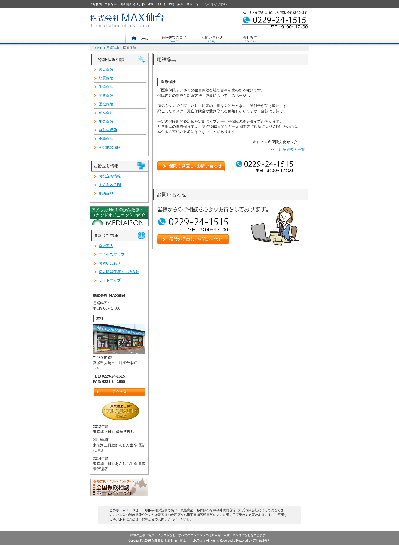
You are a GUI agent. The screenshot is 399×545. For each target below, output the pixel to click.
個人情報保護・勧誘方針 (119, 272)
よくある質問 (110, 185)
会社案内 (106, 246)
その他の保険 (110, 147)
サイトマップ (110, 280)
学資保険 (106, 95)
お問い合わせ (110, 263)
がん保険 (106, 113)
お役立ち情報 (110, 176)
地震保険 (106, 78)
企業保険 (106, 139)
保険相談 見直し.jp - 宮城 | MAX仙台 (179, 540)
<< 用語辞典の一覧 (288, 150)
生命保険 (106, 87)
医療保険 (106, 104)
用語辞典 (112, 48)
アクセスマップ (111, 254)
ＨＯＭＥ (96, 48)
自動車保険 (108, 130)
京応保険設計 (262, 540)
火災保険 (106, 69)
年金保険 (106, 121)
